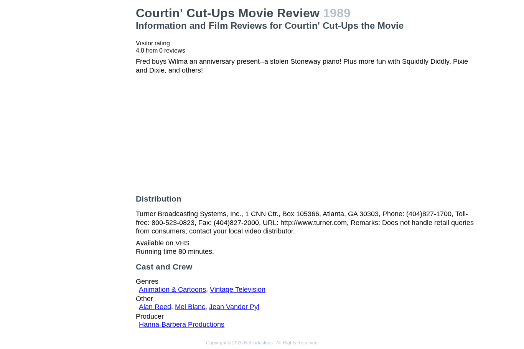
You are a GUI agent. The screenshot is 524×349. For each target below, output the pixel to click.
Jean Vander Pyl (234, 307)
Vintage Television (237, 289)
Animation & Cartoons (172, 289)
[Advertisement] (91, 121)
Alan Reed (155, 307)
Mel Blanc (190, 307)
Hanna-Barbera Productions (181, 324)
